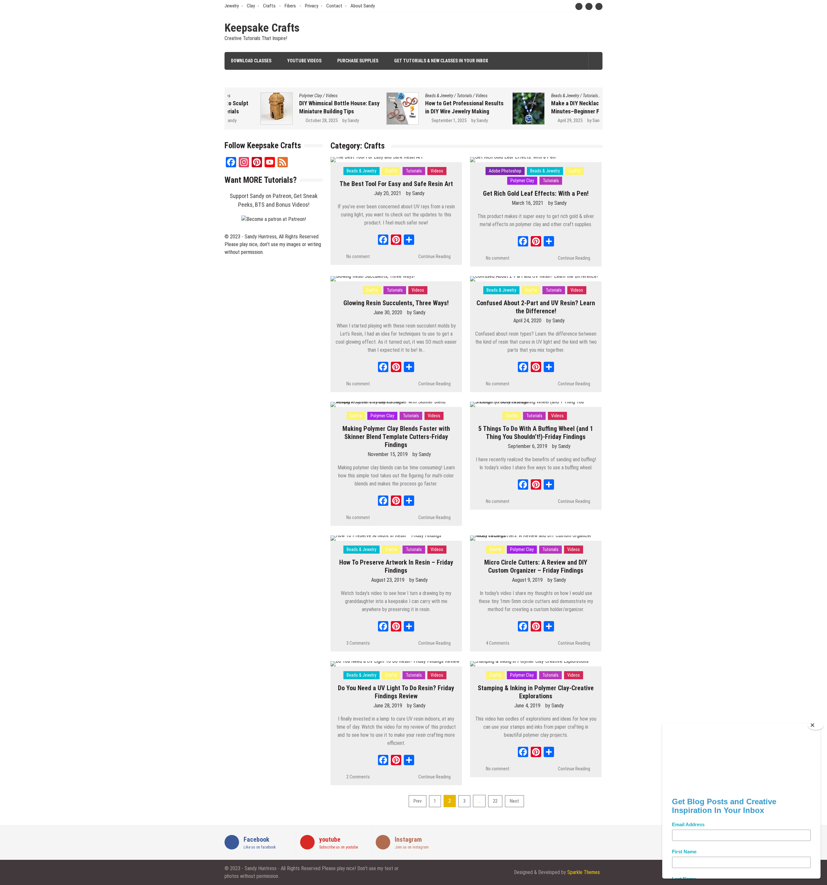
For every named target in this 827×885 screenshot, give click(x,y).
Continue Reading (434, 256)
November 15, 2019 (388, 454)
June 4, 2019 (527, 706)
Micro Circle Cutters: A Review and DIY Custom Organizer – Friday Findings (535, 566)
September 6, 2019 (527, 446)
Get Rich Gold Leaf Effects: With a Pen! (536, 193)
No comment (358, 256)
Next (514, 801)
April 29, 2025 (537, 120)
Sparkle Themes (583, 872)
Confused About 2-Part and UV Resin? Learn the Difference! (535, 307)
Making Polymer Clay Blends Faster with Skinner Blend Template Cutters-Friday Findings (396, 437)
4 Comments (497, 643)
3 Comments (358, 643)
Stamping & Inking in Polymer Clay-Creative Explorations (536, 692)
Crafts (269, 6)
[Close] (816, 725)
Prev (418, 801)
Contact (334, 6)
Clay (251, 6)
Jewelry (232, 6)
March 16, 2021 (527, 203)
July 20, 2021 (387, 193)
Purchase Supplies (357, 60)
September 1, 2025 (416, 120)
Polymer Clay (278, 95)
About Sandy (363, 6)
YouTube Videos (304, 60)
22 (495, 801)
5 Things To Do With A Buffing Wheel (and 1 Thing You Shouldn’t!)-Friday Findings (535, 433)
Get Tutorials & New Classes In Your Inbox (441, 60)
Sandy (320, 120)
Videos (299, 95)
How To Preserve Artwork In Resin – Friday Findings (396, 566)
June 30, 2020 (387, 312)
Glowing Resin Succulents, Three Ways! (396, 303)
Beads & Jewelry (407, 95)
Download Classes (251, 60)
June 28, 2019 (387, 706)
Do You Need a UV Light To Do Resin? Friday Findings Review (396, 692)
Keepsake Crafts (262, 28)
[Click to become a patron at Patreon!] (273, 219)
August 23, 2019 (387, 580)
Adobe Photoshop (505, 170)
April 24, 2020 (527, 321)
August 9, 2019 (527, 580)
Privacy (311, 6)
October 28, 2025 (289, 120)
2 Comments (358, 776)
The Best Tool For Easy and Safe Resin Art (396, 184)
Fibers (290, 6)
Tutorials (431, 95)
